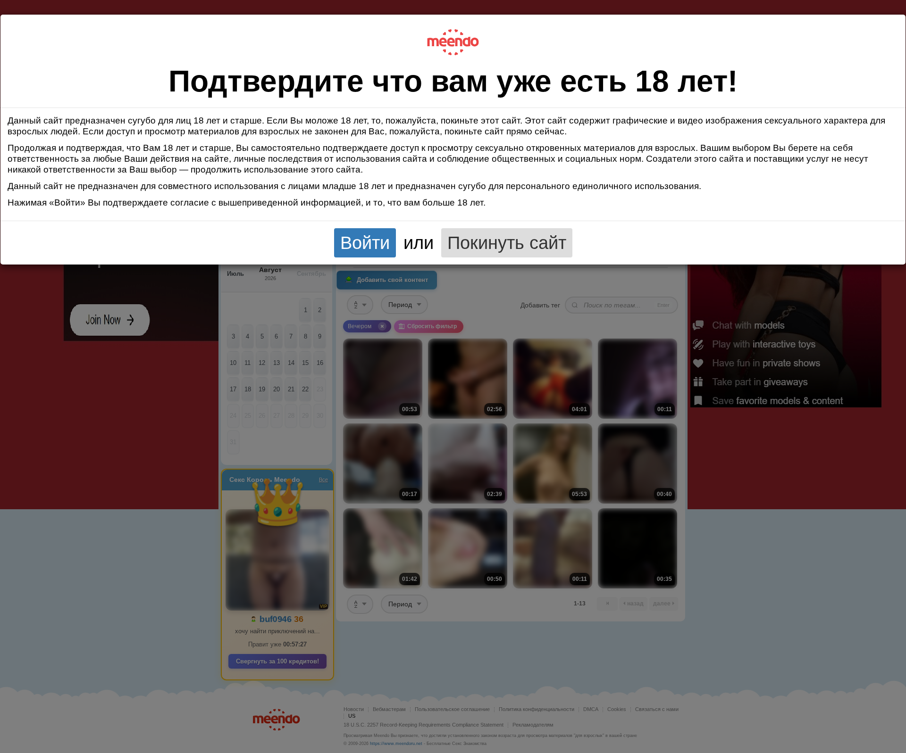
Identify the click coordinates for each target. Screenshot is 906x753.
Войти (365, 242)
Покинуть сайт (506, 242)
